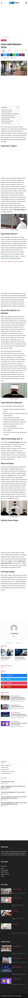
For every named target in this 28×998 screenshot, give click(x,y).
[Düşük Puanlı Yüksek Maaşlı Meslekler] (7, 652)
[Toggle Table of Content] (17, 108)
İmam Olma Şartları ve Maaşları (10, 113)
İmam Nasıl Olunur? (7, 112)
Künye (2, 868)
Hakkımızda (4, 866)
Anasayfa (3, 36)
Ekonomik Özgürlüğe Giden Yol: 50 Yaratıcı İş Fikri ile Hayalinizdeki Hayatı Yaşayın (14, 803)
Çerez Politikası (4, 870)
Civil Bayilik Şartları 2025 (7, 781)
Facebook (9, 675)
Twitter (8, 679)
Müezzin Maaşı (6, 119)
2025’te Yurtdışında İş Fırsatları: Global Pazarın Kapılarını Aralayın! (13, 787)
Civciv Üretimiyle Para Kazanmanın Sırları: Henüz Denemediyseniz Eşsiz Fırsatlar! (13, 797)
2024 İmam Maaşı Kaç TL (8, 117)
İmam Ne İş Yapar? (7, 110)
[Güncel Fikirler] (14, 2)
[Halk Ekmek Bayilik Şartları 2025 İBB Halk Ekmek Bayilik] (5, 697)
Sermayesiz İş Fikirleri (6, 771)
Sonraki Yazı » (19, 643)
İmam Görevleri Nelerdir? (8, 115)
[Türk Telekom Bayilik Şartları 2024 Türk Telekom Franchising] (5, 714)
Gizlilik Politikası (4, 872)
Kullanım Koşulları (5, 874)
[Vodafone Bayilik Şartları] (5, 706)
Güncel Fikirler (4, 995)
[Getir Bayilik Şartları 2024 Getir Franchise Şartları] (5, 723)
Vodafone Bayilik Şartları (17, 706)
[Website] (13, 636)
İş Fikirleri (3, 769)
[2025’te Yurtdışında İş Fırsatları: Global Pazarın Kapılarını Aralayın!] (6, 900)
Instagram (9, 683)
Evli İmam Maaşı (6, 123)
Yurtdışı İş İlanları (5, 773)
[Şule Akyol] (1, 51)
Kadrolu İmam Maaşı (7, 121)
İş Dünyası (8, 36)
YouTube (9, 686)
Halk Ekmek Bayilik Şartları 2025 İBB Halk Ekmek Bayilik (18, 698)
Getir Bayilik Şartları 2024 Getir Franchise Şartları (19, 724)
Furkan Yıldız (16, 905)
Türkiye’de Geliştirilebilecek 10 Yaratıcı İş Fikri (13, 792)
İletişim (2, 876)
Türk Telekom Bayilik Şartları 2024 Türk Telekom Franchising (19, 715)
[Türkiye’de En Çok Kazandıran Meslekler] (21, 652)
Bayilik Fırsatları (5, 765)
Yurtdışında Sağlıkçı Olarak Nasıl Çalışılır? (12, 261)
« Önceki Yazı (9, 643)
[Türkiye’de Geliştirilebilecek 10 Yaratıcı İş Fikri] (6, 913)
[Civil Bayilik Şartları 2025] (6, 891)
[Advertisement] (14, 20)
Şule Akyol (4, 51)
